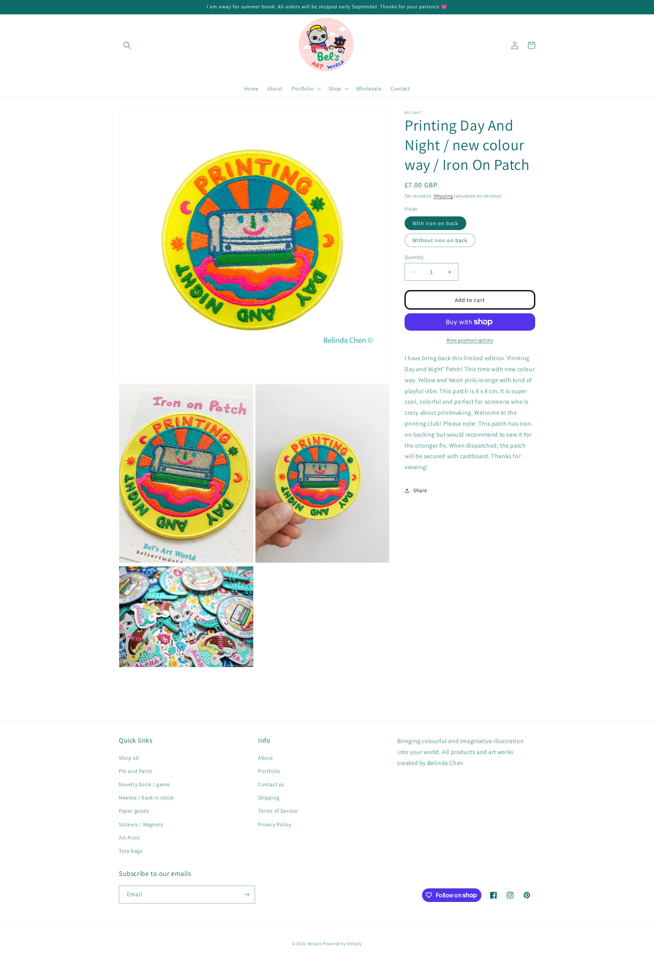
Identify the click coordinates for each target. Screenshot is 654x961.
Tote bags (130, 850)
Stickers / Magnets (141, 824)
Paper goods (134, 810)
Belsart (315, 943)
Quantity (414, 257)
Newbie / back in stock (146, 797)
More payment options (470, 340)
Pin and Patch (136, 771)
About (265, 757)
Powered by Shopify (342, 943)
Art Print (129, 837)
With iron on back (435, 223)
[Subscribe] (246, 894)
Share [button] (420, 490)
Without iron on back (440, 240)
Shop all (129, 757)
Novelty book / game (144, 784)
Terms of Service (278, 810)
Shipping (443, 196)
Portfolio (269, 771)
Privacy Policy (274, 824)
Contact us (271, 784)
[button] (127, 45)
